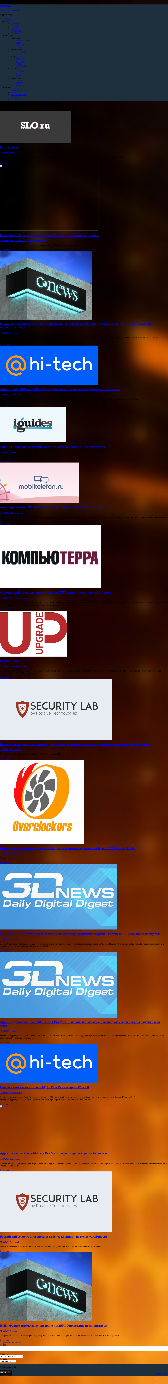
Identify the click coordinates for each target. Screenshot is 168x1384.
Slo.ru (12, 152)
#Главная (9, 19)
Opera (18, 42)
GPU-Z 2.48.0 (9, 147)
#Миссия (14, 92)
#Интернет (15, 26)
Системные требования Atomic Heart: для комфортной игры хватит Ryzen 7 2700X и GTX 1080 (67, 848)
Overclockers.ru (16, 854)
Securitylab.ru (16, 749)
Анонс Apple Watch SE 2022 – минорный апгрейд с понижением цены (49, 507)
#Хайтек (14, 28)
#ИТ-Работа (15, 33)
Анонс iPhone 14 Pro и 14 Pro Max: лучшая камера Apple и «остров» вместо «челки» (60, 389)
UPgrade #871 (9, 660)
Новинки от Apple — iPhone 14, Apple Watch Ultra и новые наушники (49, 235)
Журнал (23, 666)
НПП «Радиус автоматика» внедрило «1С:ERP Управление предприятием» (53, 1325)
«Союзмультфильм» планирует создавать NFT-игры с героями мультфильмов (55, 592)
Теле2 (18, 76)
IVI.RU (19, 64)
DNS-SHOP (21, 80)
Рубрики (4, 1354)
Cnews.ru (14, 333)
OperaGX (20, 45)
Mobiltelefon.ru (16, 513)
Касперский (21, 52)
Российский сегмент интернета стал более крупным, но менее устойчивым (53, 1236)
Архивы (3, 1359)
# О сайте (14, 99)
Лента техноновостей (9, 10)
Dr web (19, 54)
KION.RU (20, 61)
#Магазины (15, 31)
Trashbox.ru (15, 1159)
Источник (4, 164)
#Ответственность (18, 94)
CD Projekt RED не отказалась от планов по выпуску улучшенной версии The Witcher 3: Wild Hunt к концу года (80, 934)
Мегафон (20, 71)
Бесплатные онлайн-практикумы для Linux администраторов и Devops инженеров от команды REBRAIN (75, 744)
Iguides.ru (14, 452)
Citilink (19, 83)
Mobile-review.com (18, 240)
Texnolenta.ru (5, 5)
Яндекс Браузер (23, 40)
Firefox (19, 47)
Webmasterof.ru (161, 1374)
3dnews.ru (14, 939)
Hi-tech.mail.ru (16, 395)
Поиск (3, 1345)
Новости (26, 598)
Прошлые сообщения (10, 1342)
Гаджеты (31, 240)
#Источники (16, 90)
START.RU (21, 66)
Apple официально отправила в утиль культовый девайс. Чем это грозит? (52, 446)
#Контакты (15, 97)
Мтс (17, 73)
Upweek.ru (14, 666)
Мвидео (19, 85)
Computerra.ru (16, 598)
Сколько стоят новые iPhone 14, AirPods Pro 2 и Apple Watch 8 (44, 1087)
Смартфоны (40, 240)
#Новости (9, 21)
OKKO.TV (20, 59)
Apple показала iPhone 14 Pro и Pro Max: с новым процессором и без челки (53, 1153)
